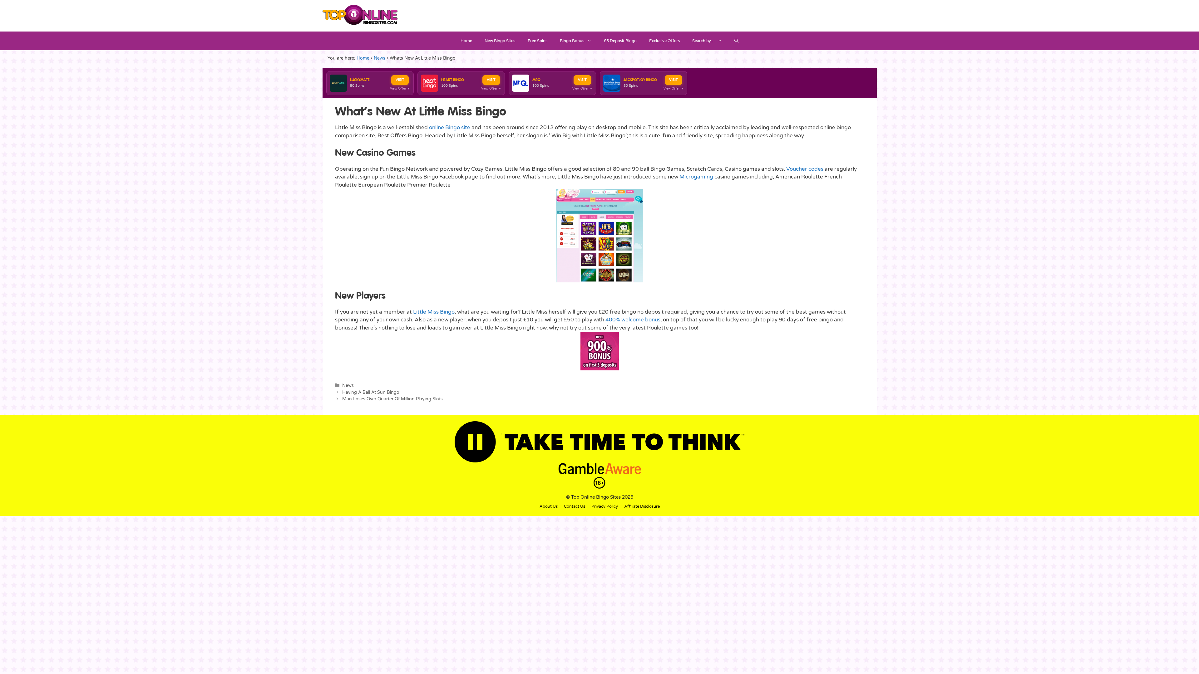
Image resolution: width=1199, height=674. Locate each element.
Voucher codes (804, 169)
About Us (549, 506)
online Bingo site (449, 127)
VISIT (400, 80)
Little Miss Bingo (434, 312)
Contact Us (574, 506)
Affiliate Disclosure (642, 506)
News (348, 385)
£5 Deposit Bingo (620, 40)
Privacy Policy (604, 506)
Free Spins (537, 40)
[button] (736, 41)
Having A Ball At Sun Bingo (370, 392)
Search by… (703, 40)
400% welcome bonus (632, 319)
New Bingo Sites (500, 40)
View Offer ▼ (400, 88)
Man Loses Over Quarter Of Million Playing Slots (392, 399)
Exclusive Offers (664, 40)
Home (466, 40)
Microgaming (696, 176)
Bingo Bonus (572, 40)
